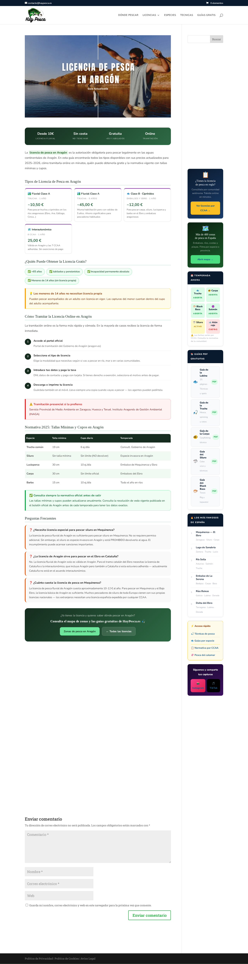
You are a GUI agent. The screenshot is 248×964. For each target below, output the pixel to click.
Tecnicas (186, 15)
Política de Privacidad (39, 958)
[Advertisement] (98, 673)
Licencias (149, 15)
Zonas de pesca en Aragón (80, 631)
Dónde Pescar (128, 15)
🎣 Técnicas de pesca (203, 633)
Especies (170, 15)
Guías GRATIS (206, 15)
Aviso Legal (88, 958)
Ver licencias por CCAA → (205, 208)
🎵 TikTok (213, 686)
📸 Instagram (198, 686)
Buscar (216, 39)
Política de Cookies (67, 958)
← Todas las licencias (119, 631)
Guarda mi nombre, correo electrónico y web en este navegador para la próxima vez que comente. (90, 905)
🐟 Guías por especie (202, 640)
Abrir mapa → (205, 259)
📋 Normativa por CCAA (204, 647)
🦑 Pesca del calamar (203, 655)
